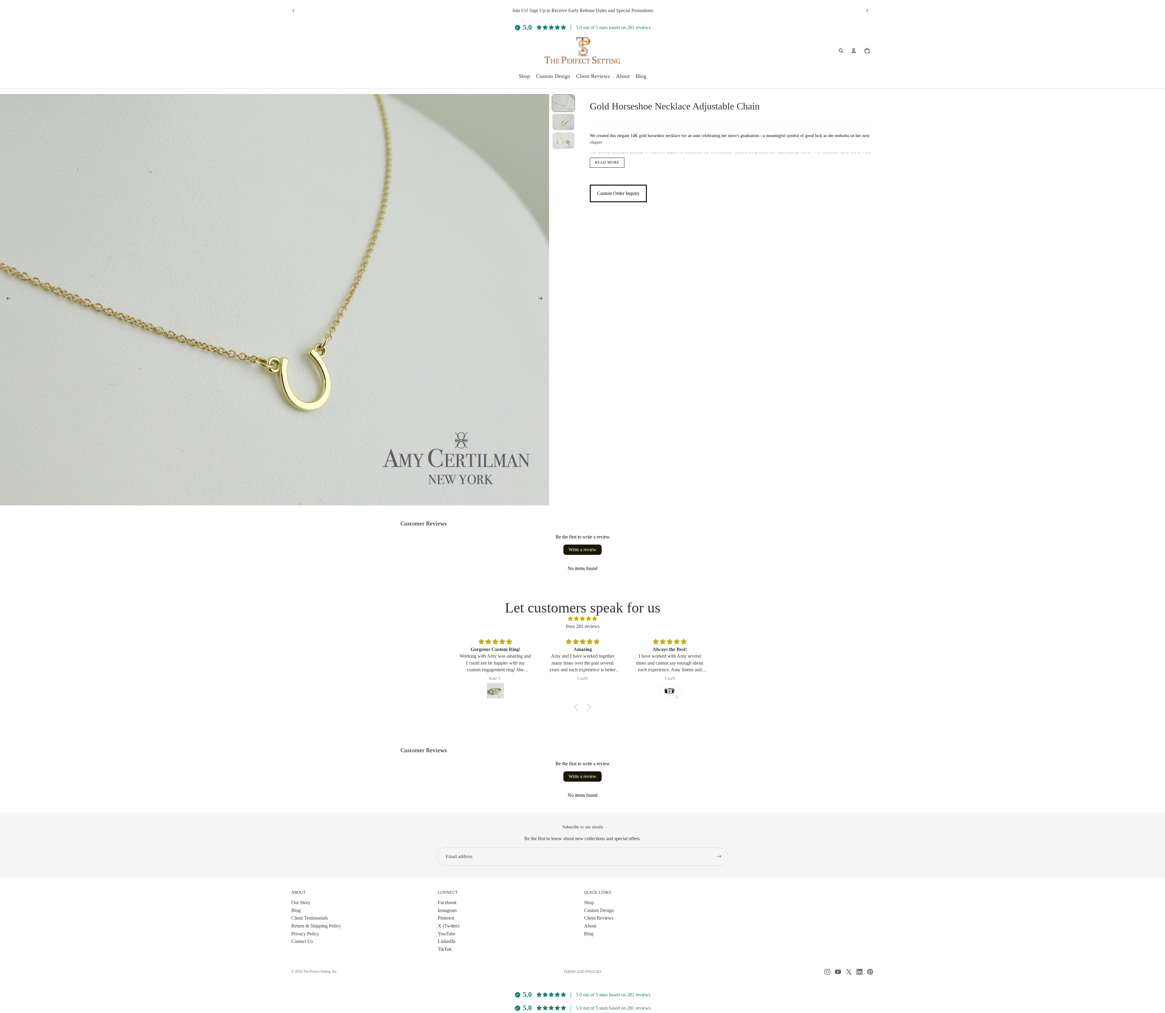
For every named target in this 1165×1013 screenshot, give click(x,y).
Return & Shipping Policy (316, 925)
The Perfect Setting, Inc (320, 971)
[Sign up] (719, 856)
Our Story (300, 902)
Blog (296, 910)
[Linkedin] (859, 971)
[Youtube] (838, 971)
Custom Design (599, 910)
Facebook (447, 902)
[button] (578, 707)
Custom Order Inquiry (618, 193)
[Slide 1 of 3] (563, 103)
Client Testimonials (309, 918)
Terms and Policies (583, 972)
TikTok (445, 948)
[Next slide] (867, 10)
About (590, 925)
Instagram (447, 910)
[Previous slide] (293, 10)
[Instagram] (827, 971)
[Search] (841, 50)
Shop (589, 902)
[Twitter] (849, 971)
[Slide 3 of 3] (563, 140)
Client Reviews (598, 918)
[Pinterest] (870, 971)
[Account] (853, 50)
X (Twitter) (448, 925)
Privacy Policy (305, 933)
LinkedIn (446, 941)
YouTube (446, 933)
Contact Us (302, 941)
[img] (582, 619)
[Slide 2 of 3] (563, 122)
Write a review (582, 549)
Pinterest (446, 918)
